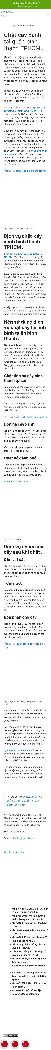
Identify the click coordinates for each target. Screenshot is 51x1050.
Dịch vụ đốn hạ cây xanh (34, 417)
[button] (48, 14)
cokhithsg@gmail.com (22, 838)
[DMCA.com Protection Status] (10, 1036)
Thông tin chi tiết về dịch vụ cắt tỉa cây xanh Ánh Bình (24, 800)
